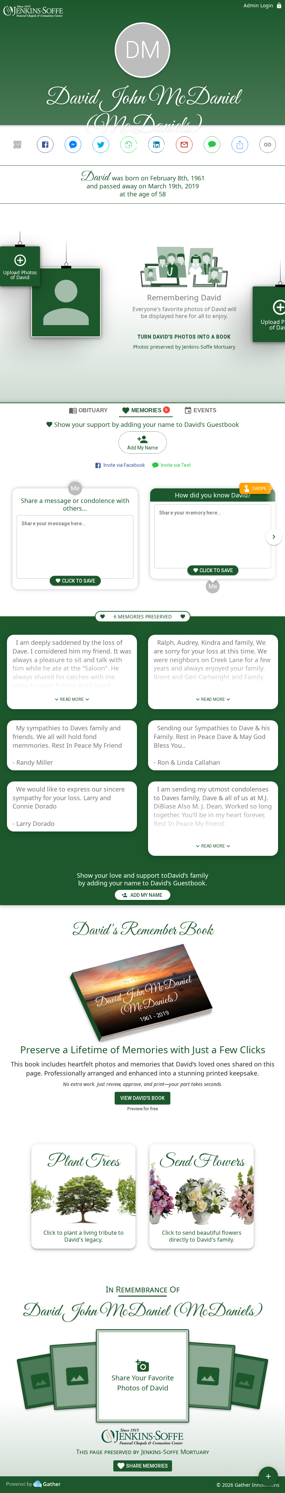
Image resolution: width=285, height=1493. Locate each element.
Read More (72, 699)
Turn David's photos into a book (184, 337)
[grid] (142, 315)
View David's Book (142, 1098)
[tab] (88, 410)
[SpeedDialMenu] (268, 1476)
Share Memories (146, 1466)
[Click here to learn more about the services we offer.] (142, 1437)
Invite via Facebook (123, 465)
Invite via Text (175, 465)
